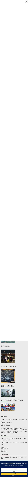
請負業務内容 (3, 450)
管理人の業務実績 (4, 448)
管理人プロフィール (5, 447)
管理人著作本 (3, 451)
